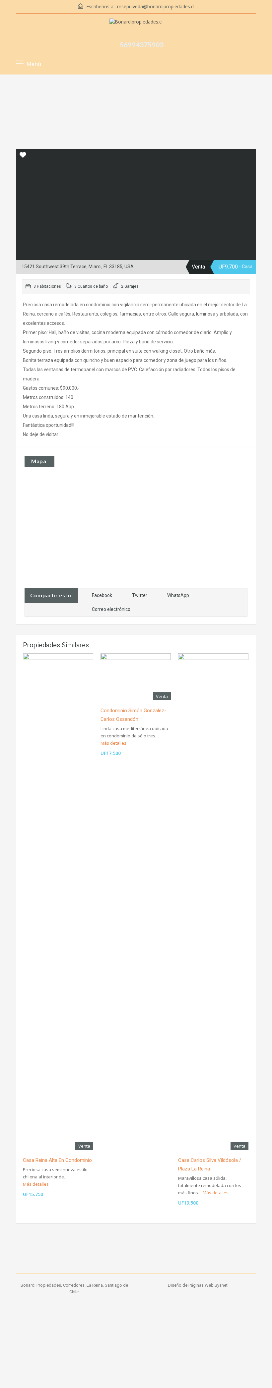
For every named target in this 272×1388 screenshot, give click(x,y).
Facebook (102, 595)
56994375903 (142, 44)
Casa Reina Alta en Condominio (57, 1160)
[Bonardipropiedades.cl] (136, 23)
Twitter (139, 595)
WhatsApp (178, 595)
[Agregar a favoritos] (23, 157)
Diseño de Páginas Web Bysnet (198, 1285)
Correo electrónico (111, 609)
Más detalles (36, 1184)
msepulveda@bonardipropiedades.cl (155, 6)
